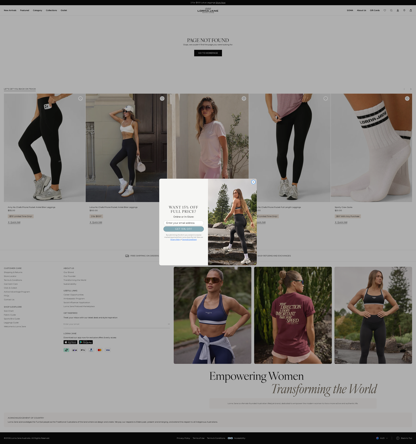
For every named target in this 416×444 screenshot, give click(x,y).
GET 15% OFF (183, 229)
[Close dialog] (253, 182)
